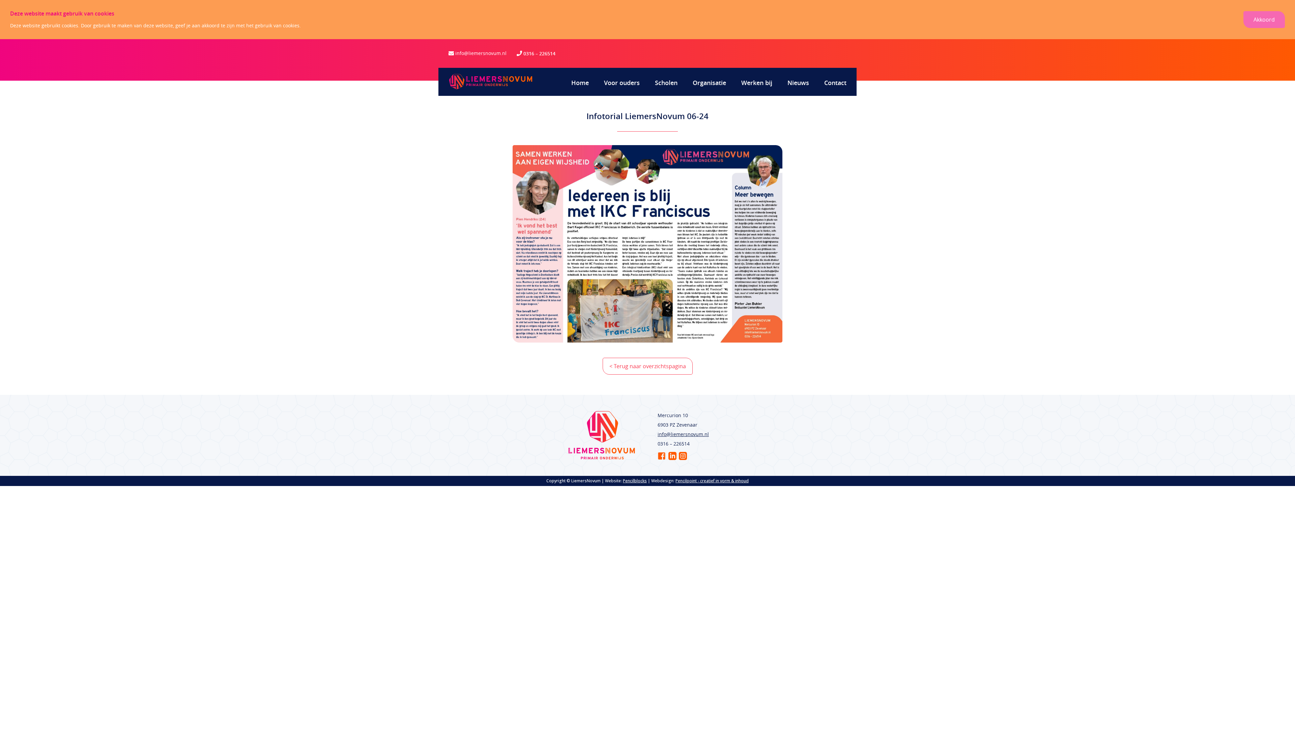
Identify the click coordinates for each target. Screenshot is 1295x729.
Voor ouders (622, 83)
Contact (835, 83)
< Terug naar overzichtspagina (647, 366)
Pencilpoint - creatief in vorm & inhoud (712, 481)
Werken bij (756, 83)
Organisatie (709, 83)
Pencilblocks (635, 481)
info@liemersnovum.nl (481, 53)
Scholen (666, 83)
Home (580, 83)
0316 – (531, 53)
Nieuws (798, 83)
